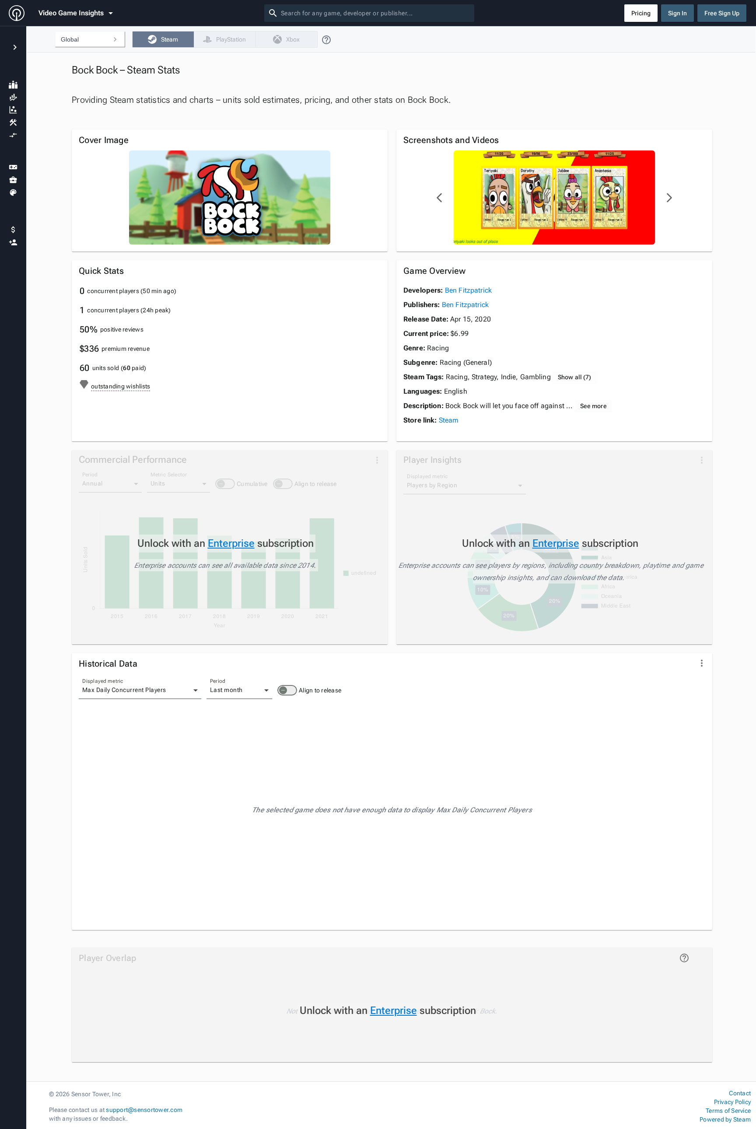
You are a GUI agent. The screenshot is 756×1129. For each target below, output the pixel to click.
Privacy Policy (732, 1101)
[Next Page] (668, 197)
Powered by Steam (725, 1119)
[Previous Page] (439, 197)
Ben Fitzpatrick (468, 290)
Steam (449, 420)
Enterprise (231, 543)
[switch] (287, 690)
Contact (740, 1093)
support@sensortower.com (144, 1109)
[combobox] (376, 13)
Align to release (320, 690)
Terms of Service (728, 1110)
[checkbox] (163, 39)
